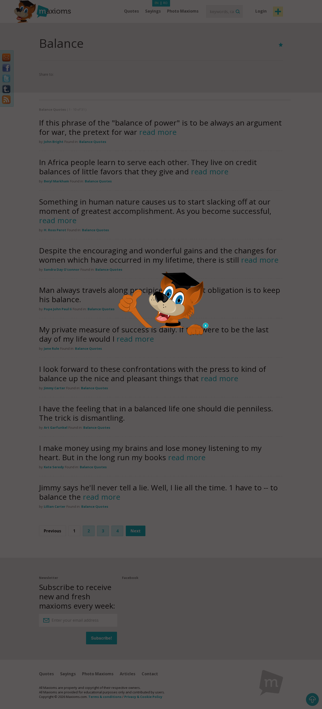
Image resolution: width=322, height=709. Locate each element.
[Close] (206, 326)
